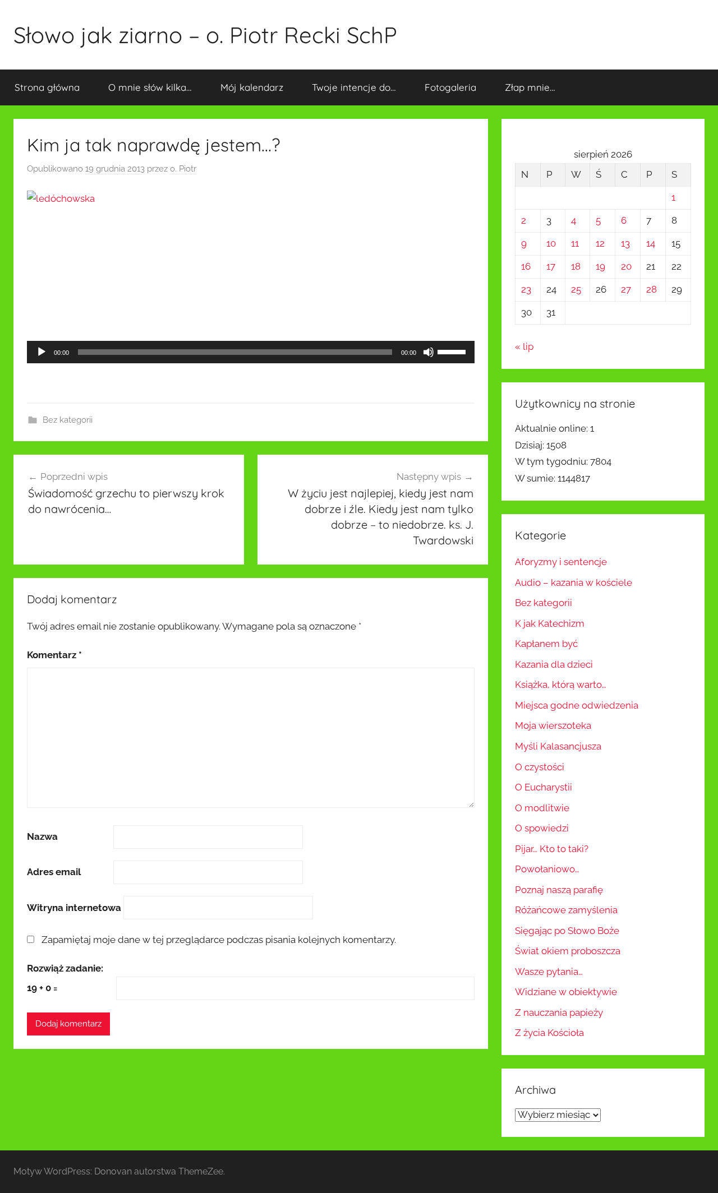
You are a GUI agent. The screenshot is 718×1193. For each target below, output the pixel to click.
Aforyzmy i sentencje (561, 561)
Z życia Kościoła (549, 1032)
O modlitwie (542, 807)
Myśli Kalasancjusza (558, 746)
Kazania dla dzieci (554, 664)
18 (576, 266)
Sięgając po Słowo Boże (567, 930)
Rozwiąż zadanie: (65, 968)
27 (626, 289)
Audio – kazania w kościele (573, 582)
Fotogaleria (450, 87)
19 (600, 266)
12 (600, 243)
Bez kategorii (68, 420)
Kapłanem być (546, 643)
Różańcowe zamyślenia (566, 909)
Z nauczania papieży (559, 1012)
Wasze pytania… (549, 971)
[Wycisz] (428, 352)
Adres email (54, 871)
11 (575, 243)
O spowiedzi (542, 828)
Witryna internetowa (74, 907)
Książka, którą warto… (560, 684)
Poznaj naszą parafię (559, 889)
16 (526, 266)
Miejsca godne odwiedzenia (576, 705)
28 (651, 289)
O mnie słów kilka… (150, 87)
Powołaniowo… (547, 869)
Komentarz (54, 654)
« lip (524, 346)
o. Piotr (183, 169)
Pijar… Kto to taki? (551, 848)
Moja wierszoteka (553, 725)
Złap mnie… (530, 87)
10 (551, 243)
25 (576, 289)
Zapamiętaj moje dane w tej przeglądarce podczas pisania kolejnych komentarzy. (219, 939)
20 (626, 266)
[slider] (453, 351)
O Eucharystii (543, 787)
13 (625, 243)
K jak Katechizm (549, 623)
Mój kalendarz (251, 87)
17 (550, 266)
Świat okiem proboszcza (567, 950)
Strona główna (47, 87)
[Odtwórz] (41, 352)
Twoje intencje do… (354, 87)
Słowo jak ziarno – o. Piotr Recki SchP (205, 35)
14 (650, 243)
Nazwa (42, 836)
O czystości (539, 767)
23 (526, 289)
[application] (251, 352)
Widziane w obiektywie (566, 991)
